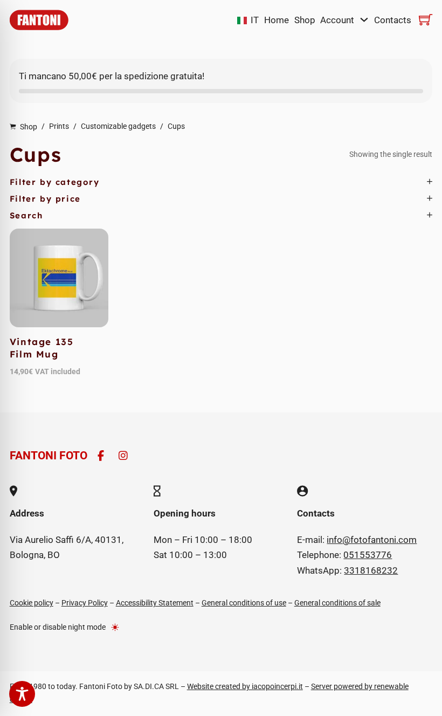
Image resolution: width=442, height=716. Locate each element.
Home (276, 20)
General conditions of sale (337, 602)
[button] (221, 182)
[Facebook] (101, 456)
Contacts (392, 20)
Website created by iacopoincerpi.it (245, 686)
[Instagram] (123, 455)
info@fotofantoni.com (372, 539)
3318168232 (371, 570)
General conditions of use (244, 602)
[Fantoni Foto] (39, 20)
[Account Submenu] (364, 19)
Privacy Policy (84, 602)
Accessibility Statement (155, 602)
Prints (59, 126)
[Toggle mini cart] (425, 19)
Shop (304, 20)
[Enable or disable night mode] (115, 627)
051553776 (367, 554)
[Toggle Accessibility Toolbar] (22, 694)
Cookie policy (31, 602)
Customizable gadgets (118, 126)
